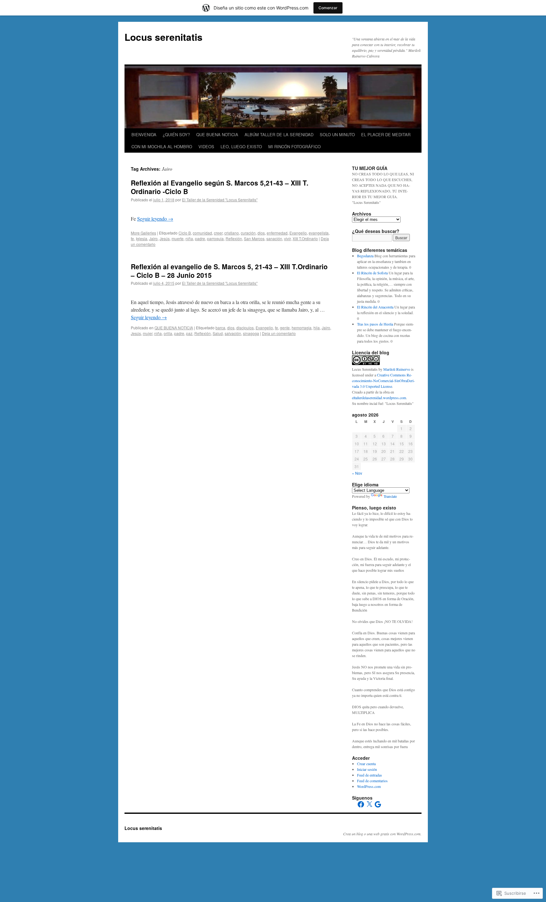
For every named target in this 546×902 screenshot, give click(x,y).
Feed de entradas (369, 774)
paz (189, 333)
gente (285, 327)
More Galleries (143, 232)
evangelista (319, 232)
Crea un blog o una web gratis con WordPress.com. (382, 833)
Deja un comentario (279, 333)
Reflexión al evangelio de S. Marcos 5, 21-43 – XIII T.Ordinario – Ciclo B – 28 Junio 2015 (229, 271)
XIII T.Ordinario (305, 238)
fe (132, 238)
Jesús (165, 238)
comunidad (202, 232)
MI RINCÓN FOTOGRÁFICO (294, 146)
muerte (178, 238)
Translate (390, 496)
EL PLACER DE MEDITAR (385, 134)
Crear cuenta (366, 763)
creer (218, 232)
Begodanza (365, 255)
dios (261, 232)
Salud (218, 333)
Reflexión (234, 238)
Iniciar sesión (367, 769)
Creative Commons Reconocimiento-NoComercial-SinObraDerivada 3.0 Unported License (383, 380)
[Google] (378, 804)
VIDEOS (206, 146)
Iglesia (141, 238)
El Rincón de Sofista (372, 272)
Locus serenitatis (163, 37)
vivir (287, 238)
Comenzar (327, 7)
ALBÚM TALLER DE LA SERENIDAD (279, 134)
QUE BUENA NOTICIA (217, 134)
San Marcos (254, 238)
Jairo (153, 238)
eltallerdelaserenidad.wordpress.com (379, 397)
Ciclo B (185, 232)
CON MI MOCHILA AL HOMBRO (161, 146)
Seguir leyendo (155, 218)
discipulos (245, 327)
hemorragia (302, 327)
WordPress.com (369, 786)
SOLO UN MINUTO (337, 134)
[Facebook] (361, 804)
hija (316, 327)
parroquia (215, 238)
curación (248, 232)
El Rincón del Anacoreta (375, 306)
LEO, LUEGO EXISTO (241, 146)
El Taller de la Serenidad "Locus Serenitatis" (220, 199)
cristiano (231, 232)
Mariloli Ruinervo (396, 369)
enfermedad (277, 232)
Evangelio (298, 232)
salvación (233, 333)
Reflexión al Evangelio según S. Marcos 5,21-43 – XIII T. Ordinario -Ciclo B (219, 187)
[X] (369, 804)
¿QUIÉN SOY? (176, 134)
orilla (168, 333)
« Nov (357, 473)
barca (220, 327)
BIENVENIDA (143, 134)
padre (200, 238)
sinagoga (251, 333)
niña (189, 238)
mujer (147, 333)
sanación (274, 238)
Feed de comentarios (372, 780)
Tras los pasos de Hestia (375, 323)
